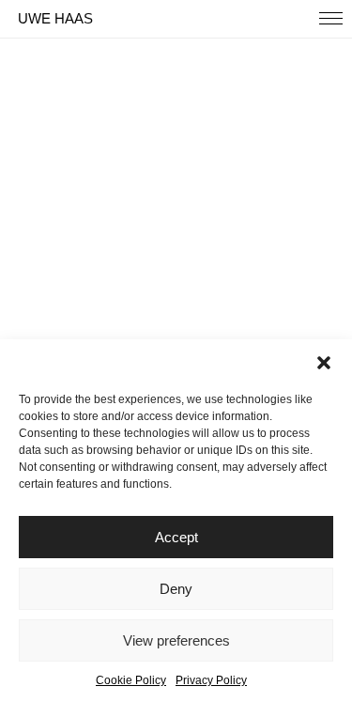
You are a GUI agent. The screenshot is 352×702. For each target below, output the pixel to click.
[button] (323, 362)
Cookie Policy (131, 680)
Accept (176, 537)
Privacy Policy (211, 680)
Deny (176, 589)
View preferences (176, 640)
